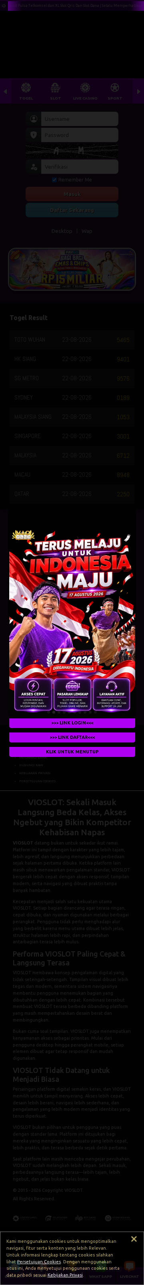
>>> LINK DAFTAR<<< (72, 737)
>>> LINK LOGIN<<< (72, 722)
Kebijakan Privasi (65, 1275)
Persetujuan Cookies (39, 1261)
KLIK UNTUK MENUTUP (72, 751)
